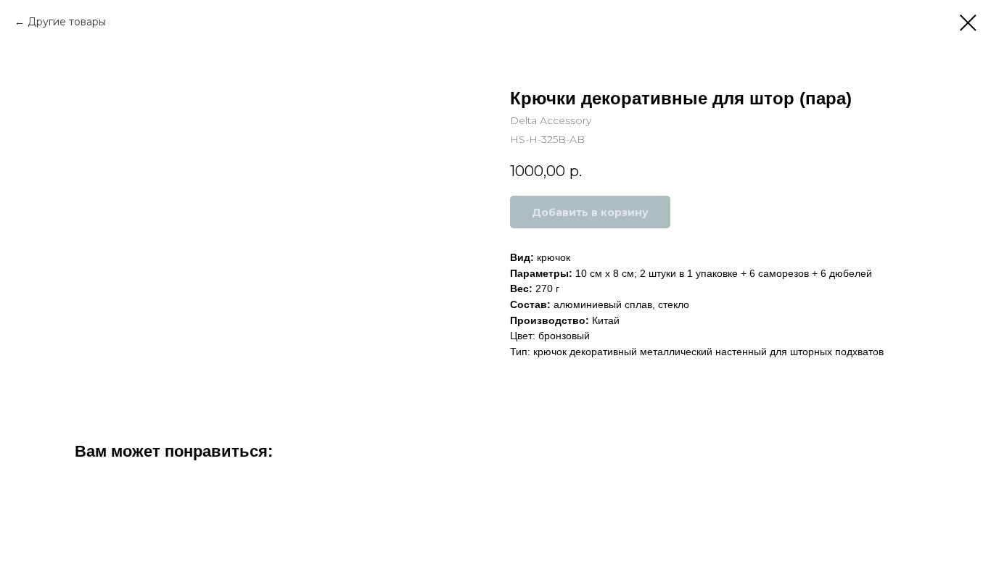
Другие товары (67, 21)
